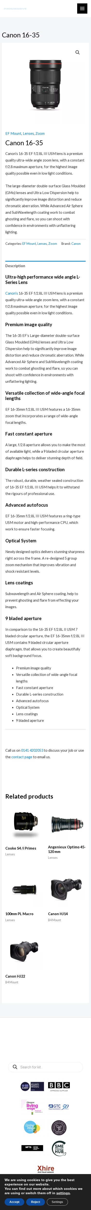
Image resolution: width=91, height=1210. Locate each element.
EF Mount (13, 133)
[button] (77, 52)
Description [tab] (15, 266)
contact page (21, 757)
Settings (57, 1202)
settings (63, 1193)
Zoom (40, 133)
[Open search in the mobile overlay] (45, 1067)
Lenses (28, 133)
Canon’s (11, 293)
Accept (14, 1202)
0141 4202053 (32, 750)
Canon (76, 244)
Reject (35, 1202)
